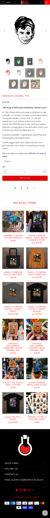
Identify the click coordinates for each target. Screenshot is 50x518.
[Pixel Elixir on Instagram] (29, 490)
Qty (3, 167)
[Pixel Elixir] (25, 2)
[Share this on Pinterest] (27, 188)
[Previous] (4, 30)
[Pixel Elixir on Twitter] (17, 490)
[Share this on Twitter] (15, 188)
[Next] (45, 30)
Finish (4, 156)
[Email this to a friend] (34, 188)
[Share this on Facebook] (21, 188)
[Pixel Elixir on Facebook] (21, 490)
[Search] (42, 2)
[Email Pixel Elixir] (33, 490)
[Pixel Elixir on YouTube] (25, 490)
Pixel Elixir (20, 497)
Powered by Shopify (31, 497)
